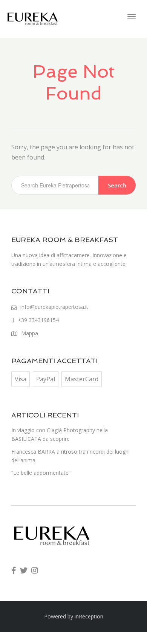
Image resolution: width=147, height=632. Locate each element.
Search (117, 185)
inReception (89, 616)
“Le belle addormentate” (40, 472)
